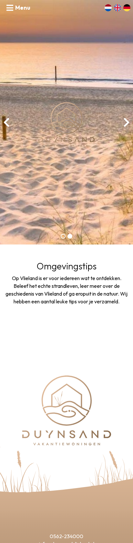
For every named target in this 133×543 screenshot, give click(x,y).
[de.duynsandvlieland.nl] (66, 124)
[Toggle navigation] (18, 7)
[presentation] (6, 122)
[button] (63, 236)
